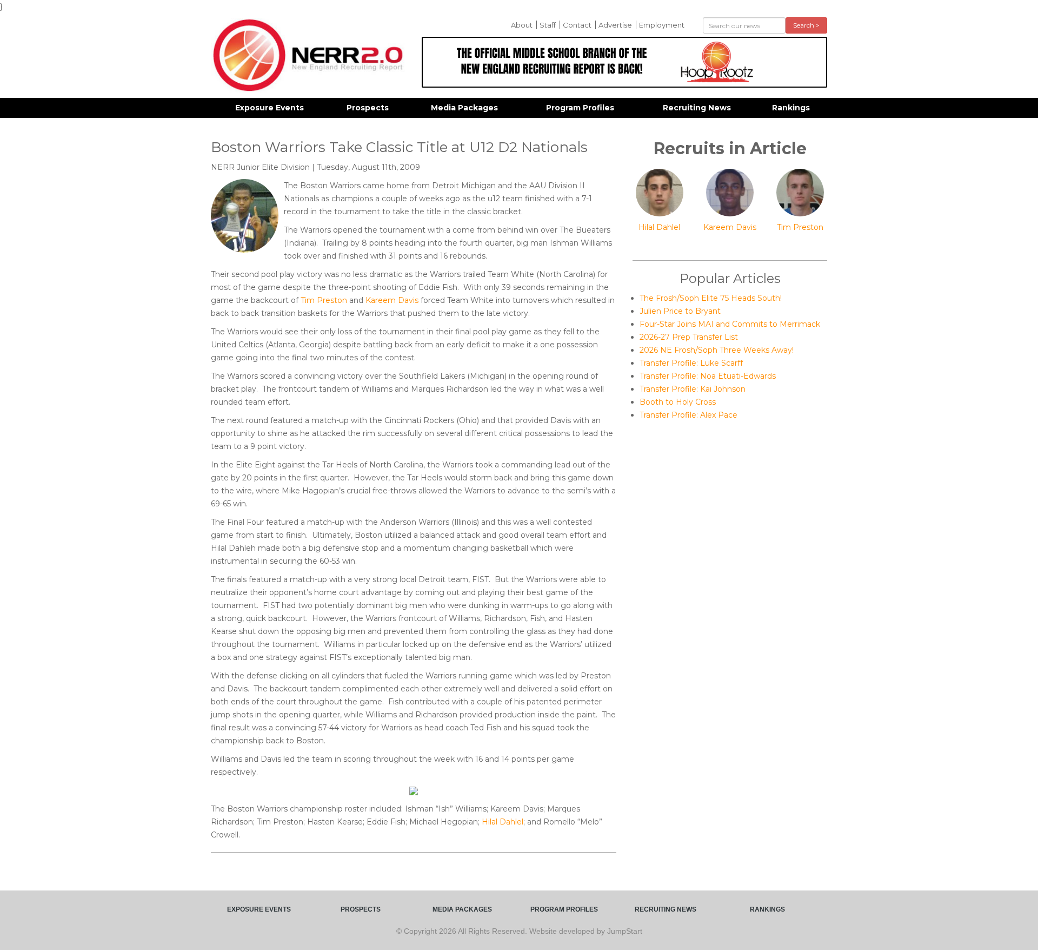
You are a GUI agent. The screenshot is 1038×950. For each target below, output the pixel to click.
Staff (548, 25)
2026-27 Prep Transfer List (689, 337)
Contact (577, 25)
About (522, 25)
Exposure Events (269, 108)
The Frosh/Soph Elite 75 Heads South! (711, 298)
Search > (806, 25)
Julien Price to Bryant (680, 311)
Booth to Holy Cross (678, 402)
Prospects (368, 108)
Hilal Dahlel (502, 822)
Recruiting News (697, 108)
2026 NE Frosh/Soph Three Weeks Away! (717, 350)
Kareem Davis (391, 300)
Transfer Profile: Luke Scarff (691, 363)
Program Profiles (580, 108)
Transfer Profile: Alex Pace (688, 415)
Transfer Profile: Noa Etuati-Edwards (708, 376)
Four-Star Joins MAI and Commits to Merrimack (730, 324)
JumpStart (624, 931)
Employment (661, 25)
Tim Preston (324, 300)
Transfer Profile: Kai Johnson (693, 389)
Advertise (615, 25)
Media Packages (464, 108)
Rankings (791, 108)
